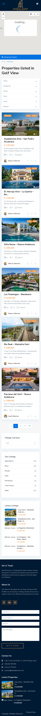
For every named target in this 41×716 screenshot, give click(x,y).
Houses (7, 471)
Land (6, 476)
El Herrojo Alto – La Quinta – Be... (19, 193)
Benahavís (16, 187)
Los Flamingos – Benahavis (17, 294)
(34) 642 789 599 (10, 664)
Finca (6, 466)
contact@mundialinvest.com (14, 671)
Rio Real (8, 340)
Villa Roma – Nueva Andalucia (19, 244)
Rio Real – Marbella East (16, 344)
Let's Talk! (12, 646)
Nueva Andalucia (11, 240)
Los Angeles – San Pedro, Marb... (24, 538)
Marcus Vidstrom (14, 161)
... (31, 151)
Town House (9, 486)
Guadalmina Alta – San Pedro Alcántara (19, 140)
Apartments (9, 461)
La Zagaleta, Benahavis (25, 528)
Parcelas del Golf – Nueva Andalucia (17, 396)
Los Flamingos (10, 290)
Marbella (16, 134)
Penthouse (9, 481)
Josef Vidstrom (13, 416)
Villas (7, 490)
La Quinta (9, 187)
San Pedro (9, 134)
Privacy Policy (31, 712)
